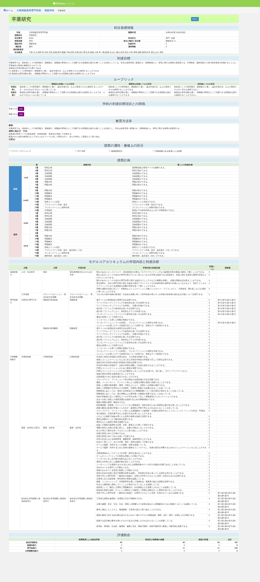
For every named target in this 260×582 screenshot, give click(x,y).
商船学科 (49, 10)
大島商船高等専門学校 (29, 10)
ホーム (9, 10)
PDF (194, 19)
